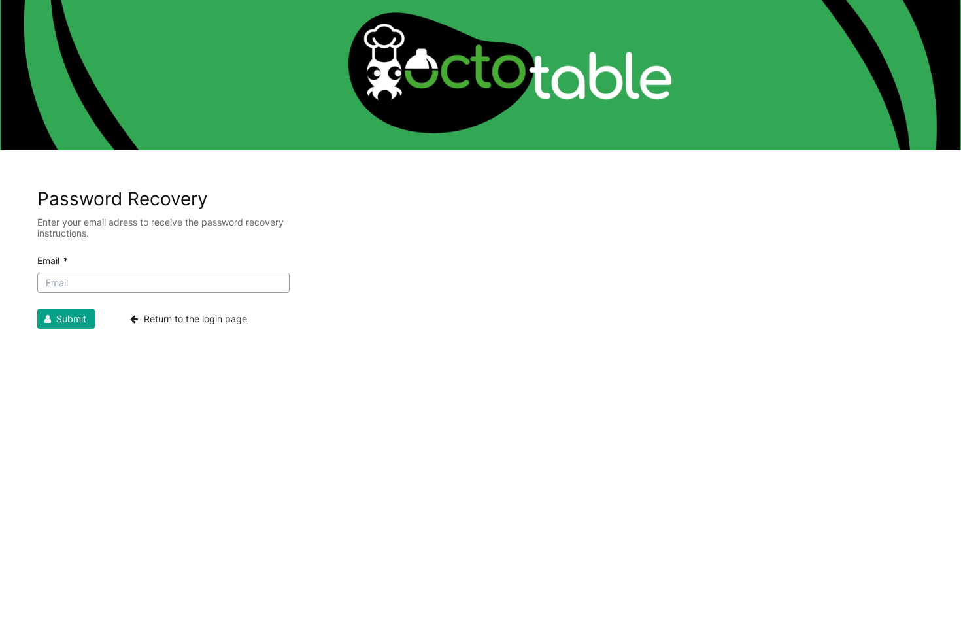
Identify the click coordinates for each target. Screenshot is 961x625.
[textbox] (163, 283)
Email (52, 260)
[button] (66, 319)
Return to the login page (194, 318)
